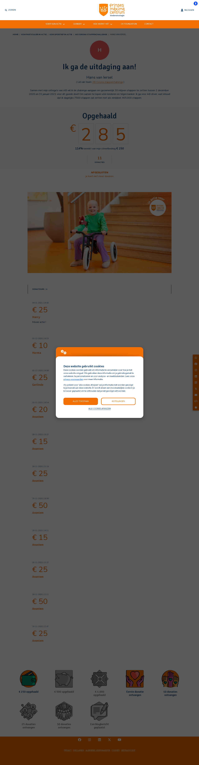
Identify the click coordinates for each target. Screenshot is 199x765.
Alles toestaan (81, 401)
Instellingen (118, 401)
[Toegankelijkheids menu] (195, 3)
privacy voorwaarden (73, 379)
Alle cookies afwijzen (99, 408)
